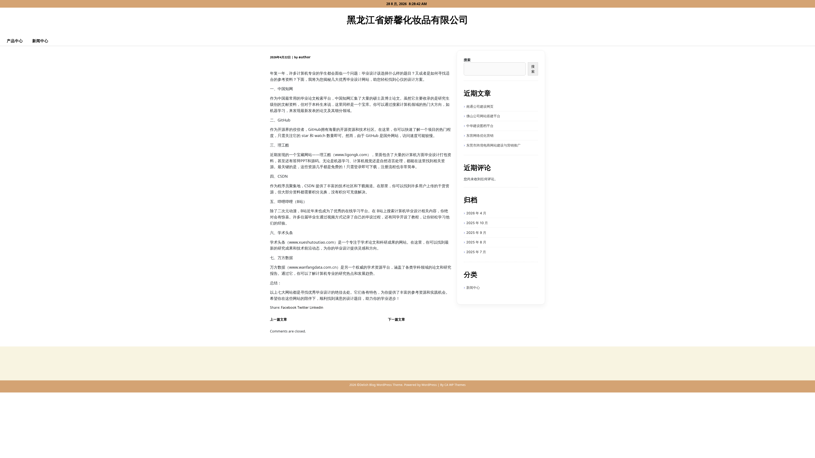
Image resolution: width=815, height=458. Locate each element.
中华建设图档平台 (479, 126)
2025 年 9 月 (476, 232)
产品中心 (15, 40)
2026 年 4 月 (476, 213)
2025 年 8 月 (476, 242)
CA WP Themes (455, 385)
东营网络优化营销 (479, 135)
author (305, 57)
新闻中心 (40, 40)
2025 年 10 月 (477, 223)
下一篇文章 (396, 319)
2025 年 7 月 (476, 252)
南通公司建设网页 (479, 106)
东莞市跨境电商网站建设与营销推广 (493, 145)
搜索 (467, 60)
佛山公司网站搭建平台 (483, 116)
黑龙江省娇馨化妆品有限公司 (407, 19)
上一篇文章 (278, 319)
